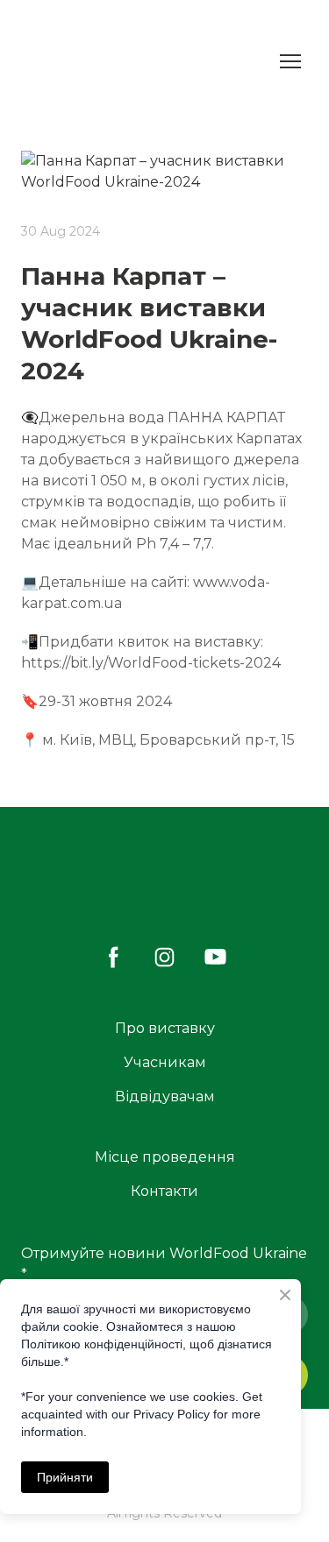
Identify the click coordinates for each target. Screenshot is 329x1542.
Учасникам (165, 1062)
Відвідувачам (165, 1096)
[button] (113, 957)
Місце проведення (165, 1157)
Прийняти (65, 1477)
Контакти (164, 1191)
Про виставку (165, 1028)
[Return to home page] (68, 61)
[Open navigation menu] (290, 61)
